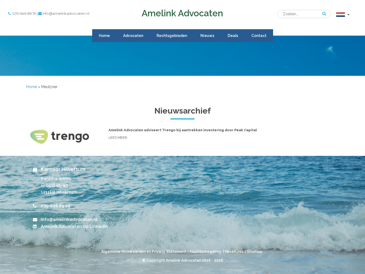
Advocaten (133, 35)
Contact (258, 35)
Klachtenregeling (205, 251)
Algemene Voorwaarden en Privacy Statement (143, 251)
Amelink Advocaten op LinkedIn (74, 226)
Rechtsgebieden (172, 35)
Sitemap (254, 251)
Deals (233, 35)
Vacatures (234, 251)
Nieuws (207, 35)
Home (104, 35)
